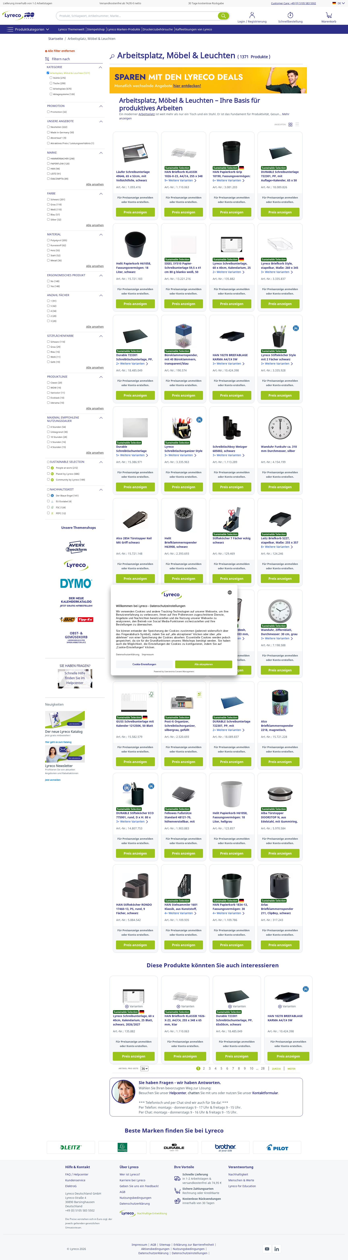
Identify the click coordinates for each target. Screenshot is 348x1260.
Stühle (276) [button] (59, 77)
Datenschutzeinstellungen (189, 1253)
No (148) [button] (55, 281)
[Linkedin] (276, 1248)
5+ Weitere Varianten (130, 455)
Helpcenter (74, 683)
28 (263, 1068)
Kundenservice (75, 1180)
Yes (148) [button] (55, 286)
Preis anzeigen (135, 212)
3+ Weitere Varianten (275, 272)
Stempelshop (96, 29)
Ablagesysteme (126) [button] (64, 94)
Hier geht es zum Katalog (58, 741)
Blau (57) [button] (55, 214)
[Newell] (76, 583)
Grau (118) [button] (56, 204)
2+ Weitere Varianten (227, 272)
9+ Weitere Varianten (179, 180)
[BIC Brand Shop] (76, 620)
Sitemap (164, 1245)
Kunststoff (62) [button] (58, 245)
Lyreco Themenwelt (71, 29)
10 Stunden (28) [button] (59, 436)
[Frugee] (76, 638)
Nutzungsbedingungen (135, 1198)
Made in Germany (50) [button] (62, 132)
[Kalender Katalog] (76, 601)
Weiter (291, 1068)
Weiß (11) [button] (55, 356)
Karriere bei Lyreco (132, 1180)
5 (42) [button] (53, 305)
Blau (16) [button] (55, 351)
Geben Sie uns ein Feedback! (139, 1186)
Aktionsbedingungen (155, 1249)
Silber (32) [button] (56, 219)
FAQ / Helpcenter (76, 1174)
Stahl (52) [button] (55, 255)
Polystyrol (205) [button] (59, 240)
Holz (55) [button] (55, 250)
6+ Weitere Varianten (227, 180)
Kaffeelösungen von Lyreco (193, 29)
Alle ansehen (95, 184)
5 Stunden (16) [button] (58, 441)
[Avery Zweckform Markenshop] (76, 547)
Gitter (290, 124)
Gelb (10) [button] (55, 361)
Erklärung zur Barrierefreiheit (194, 1245)
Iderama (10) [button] (57, 402)
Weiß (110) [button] (56, 209)
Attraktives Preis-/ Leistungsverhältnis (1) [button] (72, 143)
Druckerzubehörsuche (158, 29)
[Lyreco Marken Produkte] (76, 565)
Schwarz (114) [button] (58, 341)
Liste (297, 124)
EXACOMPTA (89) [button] (59, 178)
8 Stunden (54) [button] (58, 426)
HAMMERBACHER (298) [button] (63, 158)
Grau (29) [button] (55, 346)
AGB (122, 1192)
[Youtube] (267, 1248)
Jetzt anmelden (53, 779)
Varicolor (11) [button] (58, 392)
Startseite (55, 38)
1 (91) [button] (53, 300)
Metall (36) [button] (56, 260)
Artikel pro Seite (128, 1068)
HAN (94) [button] (55, 168)
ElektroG (71, 1186)
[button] (252, 18)
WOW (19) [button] (56, 387)
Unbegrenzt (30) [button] (59, 431)
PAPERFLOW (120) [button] (60, 163)
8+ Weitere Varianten (275, 547)
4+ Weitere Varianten (179, 913)
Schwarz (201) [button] (58, 199)
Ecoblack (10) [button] (57, 397)
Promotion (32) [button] (59, 111)
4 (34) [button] (53, 310)
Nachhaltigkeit (238, 1174)
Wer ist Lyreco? (130, 1174)
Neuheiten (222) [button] (59, 126)
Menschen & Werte (241, 1180)
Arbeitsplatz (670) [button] (62, 88)
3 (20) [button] (53, 320)
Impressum (139, 1245)
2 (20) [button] (53, 315)
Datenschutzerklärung (135, 1203)
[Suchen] (223, 16)
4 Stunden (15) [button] (58, 447)
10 (251, 1068)
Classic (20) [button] (56, 382)
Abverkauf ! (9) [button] (58, 137)
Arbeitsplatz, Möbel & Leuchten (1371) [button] (70, 72)
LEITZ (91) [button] (56, 173)
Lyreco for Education (242, 1186)
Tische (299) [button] (59, 83)
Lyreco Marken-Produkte (123, 29)
